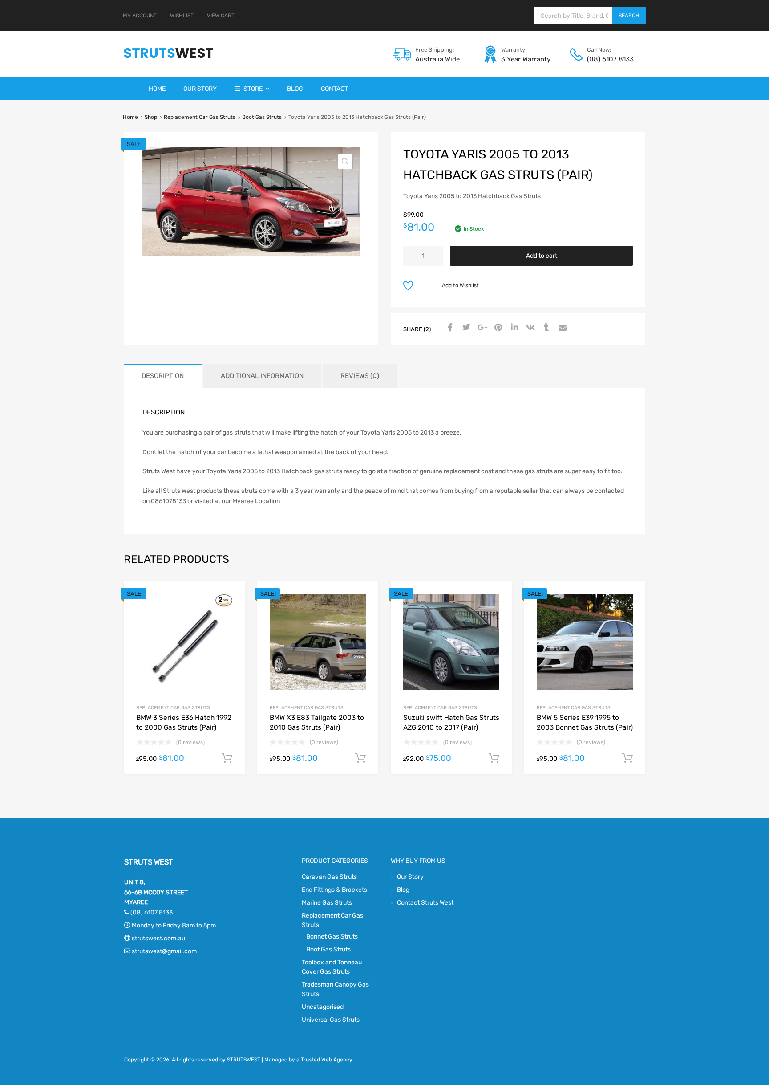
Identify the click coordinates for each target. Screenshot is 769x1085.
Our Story (200, 89)
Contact (334, 89)
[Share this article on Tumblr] (545, 328)
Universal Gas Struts (331, 1020)
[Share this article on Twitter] (465, 328)
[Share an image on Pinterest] (497, 328)
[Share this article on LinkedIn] (513, 328)
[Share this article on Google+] (481, 328)
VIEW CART (221, 15)
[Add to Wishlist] (230, 598)
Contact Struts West (425, 902)
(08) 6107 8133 (609, 59)
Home (157, 89)
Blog (295, 89)
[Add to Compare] (230, 612)
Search (629, 15)
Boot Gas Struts (262, 117)
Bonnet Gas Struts (332, 936)
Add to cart (541, 256)
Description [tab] (163, 376)
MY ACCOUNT (140, 15)
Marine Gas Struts (327, 902)
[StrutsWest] (168, 58)
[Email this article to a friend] (561, 328)
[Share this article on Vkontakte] (529, 328)
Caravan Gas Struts (329, 877)
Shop (151, 117)
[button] (345, 161)
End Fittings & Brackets (334, 890)
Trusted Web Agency (326, 1060)
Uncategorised (323, 1007)
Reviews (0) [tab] (359, 376)
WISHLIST (182, 15)
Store (253, 89)
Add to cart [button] (227, 758)
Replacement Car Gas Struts (199, 117)
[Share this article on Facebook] (449, 328)
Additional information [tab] (262, 376)
